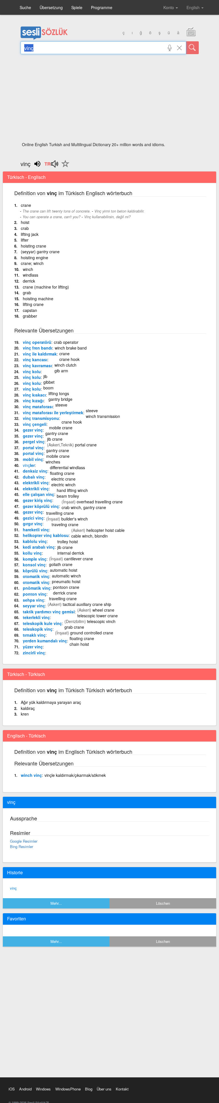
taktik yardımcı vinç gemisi (49, 611)
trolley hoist (67, 541)
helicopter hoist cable (105, 530)
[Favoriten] (64, 167)
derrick (29, 281)
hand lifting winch (72, 490)
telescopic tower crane (97, 615)
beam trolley (68, 496)
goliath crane (60, 564)
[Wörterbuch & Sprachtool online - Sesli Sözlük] (44, 38)
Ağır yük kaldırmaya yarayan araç (51, 702)
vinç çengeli (34, 424)
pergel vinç (33, 441)
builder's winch (74, 519)
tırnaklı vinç (34, 635)
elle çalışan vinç (38, 494)
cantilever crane (78, 558)
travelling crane (60, 513)
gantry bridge (60, 399)
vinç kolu (32, 371)
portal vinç (33, 447)
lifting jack (29, 234)
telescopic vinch (101, 621)
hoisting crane (33, 246)
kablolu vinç (35, 541)
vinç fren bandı (37, 348)
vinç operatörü (37, 342)
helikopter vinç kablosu (46, 535)
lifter (25, 240)
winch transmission (103, 416)
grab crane (74, 627)
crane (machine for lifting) (46, 287)
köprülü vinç (35, 570)
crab (25, 228)
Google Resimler (23, 841)
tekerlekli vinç (36, 617)
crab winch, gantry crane (84, 507)
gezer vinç (33, 430)
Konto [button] (169, 7)
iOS (12, 1089)
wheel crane (103, 610)
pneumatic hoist (66, 581)
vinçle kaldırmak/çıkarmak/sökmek (75, 775)
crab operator (66, 342)
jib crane (54, 439)
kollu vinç (32, 553)
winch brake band (71, 348)
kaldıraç (28, 708)
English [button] (193, 7)
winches (53, 462)
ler (29, 465)
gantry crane (56, 433)
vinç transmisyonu (41, 418)
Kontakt (122, 1089)
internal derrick (70, 553)
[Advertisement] (110, 100)
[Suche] (192, 47)
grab (27, 292)
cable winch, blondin (89, 536)
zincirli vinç (34, 652)
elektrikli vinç (36, 482)
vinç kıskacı (34, 395)
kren (25, 714)
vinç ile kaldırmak (40, 354)
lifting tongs (58, 393)
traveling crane (65, 524)
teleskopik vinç (37, 629)
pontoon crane (66, 587)
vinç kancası (35, 359)
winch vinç (31, 775)
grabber (30, 316)
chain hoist (79, 644)
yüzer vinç (33, 646)
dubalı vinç (33, 477)
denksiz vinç (35, 471)
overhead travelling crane (100, 501)
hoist (25, 222)
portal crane (86, 445)
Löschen (163, 903)
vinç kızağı (33, 400)
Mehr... (56, 903)
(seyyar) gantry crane (40, 251)
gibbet (48, 382)
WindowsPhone (68, 1089)
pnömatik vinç (36, 588)
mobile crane (60, 427)
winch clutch (65, 365)
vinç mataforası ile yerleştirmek (53, 412)
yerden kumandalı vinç (45, 641)
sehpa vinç (33, 600)
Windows (43, 1089)
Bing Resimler (21, 846)
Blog (88, 1089)
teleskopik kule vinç (42, 623)
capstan (30, 310)
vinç (13, 888)
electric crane (63, 479)
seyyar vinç (34, 605)
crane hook (69, 359)
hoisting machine (38, 298)
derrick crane (65, 593)
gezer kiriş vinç (37, 500)
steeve (61, 405)
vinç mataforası (38, 406)
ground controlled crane (91, 633)
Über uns (104, 1089)
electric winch (63, 484)
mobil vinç (33, 459)
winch (28, 269)
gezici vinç (33, 518)
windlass (30, 275)
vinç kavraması (37, 365)
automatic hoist (63, 570)
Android (25, 1089)
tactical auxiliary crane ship (87, 604)
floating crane (62, 473)
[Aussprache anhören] (51, 166)
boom (48, 388)
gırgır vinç (32, 523)
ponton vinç (34, 594)
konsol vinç (34, 564)
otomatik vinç (36, 576)
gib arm (61, 370)
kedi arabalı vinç (39, 547)
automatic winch (66, 576)
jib (45, 376)
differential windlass (67, 467)
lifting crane (33, 304)
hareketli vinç (36, 529)
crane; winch (32, 263)
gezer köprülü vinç (41, 506)
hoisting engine (34, 257)
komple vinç (34, 559)
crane (26, 205)
